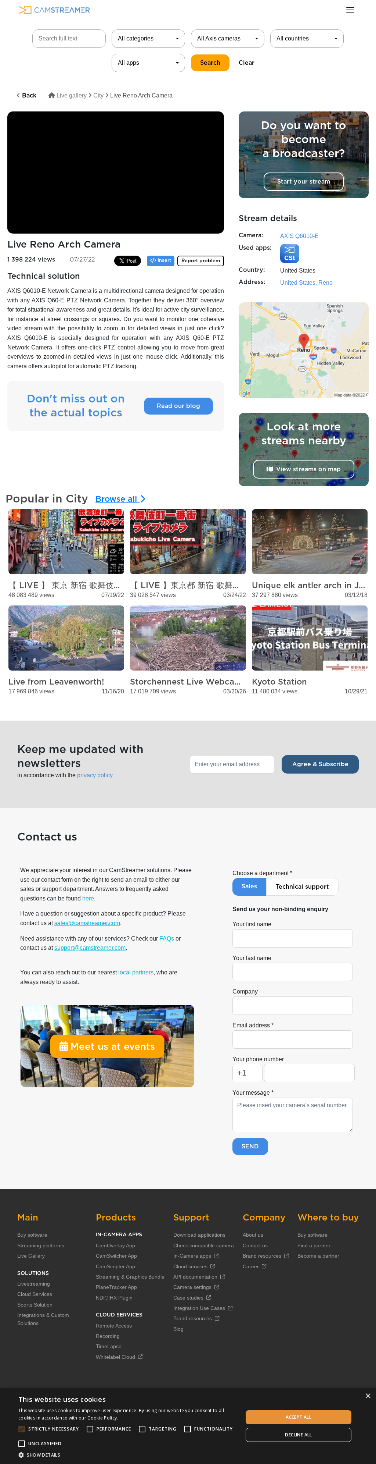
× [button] (367, 1396)
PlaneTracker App (116, 1287)
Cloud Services (34, 1294)
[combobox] (148, 38)
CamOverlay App (115, 1245)
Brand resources (192, 1318)
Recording (108, 1336)
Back (28, 96)
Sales (249, 886)
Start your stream (303, 182)
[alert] (188, 1426)
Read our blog (178, 406)
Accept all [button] (298, 1417)
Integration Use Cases (199, 1308)
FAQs (166, 938)
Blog (178, 1329)
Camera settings (192, 1287)
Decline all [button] (298, 1435)
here (88, 898)
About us (253, 1235)
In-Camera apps (192, 1256)
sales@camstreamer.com (87, 923)
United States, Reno (306, 283)
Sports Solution (35, 1305)
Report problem (200, 261)
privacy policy (95, 775)
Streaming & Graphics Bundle (130, 1277)
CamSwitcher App (116, 1256)
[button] (127, 1454)
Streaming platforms (40, 1245)
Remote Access (114, 1326)
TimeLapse (109, 1346)
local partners (135, 972)
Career (251, 1266)
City (98, 95)
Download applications (199, 1235)
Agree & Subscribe (320, 764)
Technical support (302, 887)
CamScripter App (115, 1266)
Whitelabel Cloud (115, 1357)
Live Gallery (31, 1256)
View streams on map (308, 469)
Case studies (188, 1298)
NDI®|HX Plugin (114, 1298)
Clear (246, 63)
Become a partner (318, 1256)
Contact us (255, 1245)
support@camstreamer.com (90, 948)
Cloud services (190, 1266)
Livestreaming (33, 1284)
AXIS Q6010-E (299, 236)
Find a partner (313, 1245)
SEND (250, 1146)
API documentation (195, 1277)
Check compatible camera (203, 1245)
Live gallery (71, 95)
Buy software (32, 1235)
